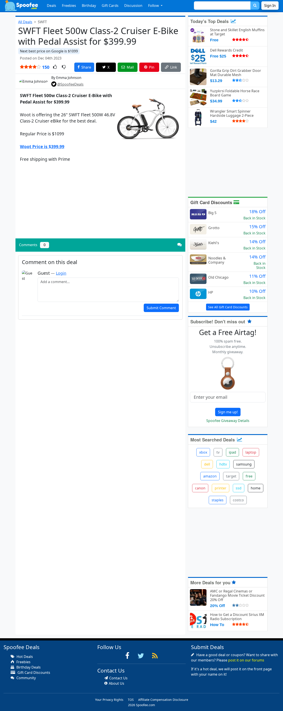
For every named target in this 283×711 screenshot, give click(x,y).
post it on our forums (246, 660)
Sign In (270, 5)
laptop (250, 452)
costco (238, 500)
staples (218, 500)
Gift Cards (110, 5)
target (231, 476)
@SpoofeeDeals (70, 84)
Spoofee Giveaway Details (227, 420)
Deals (51, 5)
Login (61, 273)
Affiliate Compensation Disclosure (163, 700)
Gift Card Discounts (211, 202)
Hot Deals (24, 656)
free (249, 476)
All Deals (25, 21)
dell (207, 464)
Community (25, 677)
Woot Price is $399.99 (42, 146)
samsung (244, 464)
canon (200, 488)
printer (220, 488)
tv (218, 452)
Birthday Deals (28, 667)
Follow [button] (154, 5)
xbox (203, 452)
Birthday (89, 5)
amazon (210, 476)
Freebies (69, 5)
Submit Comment (161, 307)
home (255, 488)
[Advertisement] (100, 204)
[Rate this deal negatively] (64, 67)
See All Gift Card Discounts (228, 307)
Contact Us (118, 678)
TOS (131, 700)
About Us (116, 683)
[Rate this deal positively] (55, 67)
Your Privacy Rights (109, 700)
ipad (232, 452)
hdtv (223, 464)
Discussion (133, 5)
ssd (238, 488)
